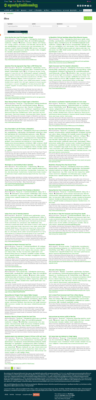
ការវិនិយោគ (88, 141)
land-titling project (86, 143)
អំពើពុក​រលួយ (35, 43)
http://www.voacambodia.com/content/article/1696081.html (21, 60)
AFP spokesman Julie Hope (34, 71)
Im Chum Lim (56, 77)
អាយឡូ (85, 139)
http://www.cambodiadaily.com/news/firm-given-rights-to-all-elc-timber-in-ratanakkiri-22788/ (25, 159)
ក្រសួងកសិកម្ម (8, 145)
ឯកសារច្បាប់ (66, 10)
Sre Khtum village (79, 80)
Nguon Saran (36, 112)
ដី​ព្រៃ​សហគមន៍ (30, 107)
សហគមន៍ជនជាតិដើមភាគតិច (77, 195)
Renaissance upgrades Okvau (56, 245)
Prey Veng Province (22, 170)
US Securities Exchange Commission (25, 86)
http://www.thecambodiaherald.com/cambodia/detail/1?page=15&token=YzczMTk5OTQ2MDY (20, 184)
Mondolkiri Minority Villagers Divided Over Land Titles (20, 317)
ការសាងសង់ (16, 168)
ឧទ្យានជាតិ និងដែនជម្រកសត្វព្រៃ (54, 73)
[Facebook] (78, 6)
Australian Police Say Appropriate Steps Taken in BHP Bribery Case (23, 66)
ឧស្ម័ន (18, 349)
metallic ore (13, 351)
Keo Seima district (82, 77)
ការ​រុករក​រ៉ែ (89, 109)
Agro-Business (67, 44)
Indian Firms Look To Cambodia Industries (17, 214)
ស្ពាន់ (6, 340)
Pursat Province (56, 148)
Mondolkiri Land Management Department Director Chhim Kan (68, 199)
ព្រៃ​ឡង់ (89, 280)
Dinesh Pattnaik (12, 223)
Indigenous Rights (73, 141)
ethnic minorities (70, 46)
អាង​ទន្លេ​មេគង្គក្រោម (64, 174)
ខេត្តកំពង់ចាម (29, 279)
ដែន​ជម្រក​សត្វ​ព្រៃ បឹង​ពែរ (41, 138)
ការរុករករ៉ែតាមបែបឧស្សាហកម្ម (64, 43)
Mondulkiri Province (41, 168)
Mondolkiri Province (76, 50)
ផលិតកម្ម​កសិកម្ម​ (77, 170)
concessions (29, 43)
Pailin (63, 280)
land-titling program (19, 50)
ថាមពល (78, 103)
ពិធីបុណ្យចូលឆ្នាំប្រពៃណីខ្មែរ (72, 320)
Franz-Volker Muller (31, 44)
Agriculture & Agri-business (17, 138)
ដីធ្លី (29, 41)
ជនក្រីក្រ (70, 170)
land (31, 46)
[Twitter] (80, 6)
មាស (80, 105)
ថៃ (24, 1)
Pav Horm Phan (13, 147)
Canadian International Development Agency (59, 219)
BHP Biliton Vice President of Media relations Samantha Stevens (22, 77)
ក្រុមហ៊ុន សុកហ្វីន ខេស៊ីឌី (35, 325)
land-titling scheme (53, 145)
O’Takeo (50, 280)
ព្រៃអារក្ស (73, 80)
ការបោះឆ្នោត (10, 44)
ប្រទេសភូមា (41, 219)
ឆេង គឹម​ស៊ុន (11, 139)
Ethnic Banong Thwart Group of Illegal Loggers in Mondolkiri (22, 102)
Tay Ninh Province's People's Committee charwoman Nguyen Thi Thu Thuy (21, 174)
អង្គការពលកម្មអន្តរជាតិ (81, 141)
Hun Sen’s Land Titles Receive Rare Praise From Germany (64, 129)
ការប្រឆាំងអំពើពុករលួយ (28, 68)
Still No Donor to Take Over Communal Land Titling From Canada (67, 214)
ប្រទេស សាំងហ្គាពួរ (13, 232)
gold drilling (68, 250)
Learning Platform (56, 10)
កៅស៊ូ (22, 304)
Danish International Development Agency (80, 340)
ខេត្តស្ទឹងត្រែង (66, 322)
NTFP (80, 175)
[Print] (90, 6)
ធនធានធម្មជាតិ (83, 342)
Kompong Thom (81, 172)
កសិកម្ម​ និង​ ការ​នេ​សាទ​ (41, 39)
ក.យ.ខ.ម (51, 282)
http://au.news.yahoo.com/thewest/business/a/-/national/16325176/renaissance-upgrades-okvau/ (70, 262)
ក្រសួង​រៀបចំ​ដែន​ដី (61, 145)
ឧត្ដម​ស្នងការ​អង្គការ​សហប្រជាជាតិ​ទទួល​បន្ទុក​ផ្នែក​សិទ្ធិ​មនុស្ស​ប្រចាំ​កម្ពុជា (69, 224)
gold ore (24, 349)
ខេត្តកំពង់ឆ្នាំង (75, 109)
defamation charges (35, 277)
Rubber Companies (26, 325)
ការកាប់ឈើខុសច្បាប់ (53, 48)
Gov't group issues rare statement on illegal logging (63, 336)
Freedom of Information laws (29, 78)
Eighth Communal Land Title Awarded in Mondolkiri (63, 66)
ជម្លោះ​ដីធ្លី (37, 302)
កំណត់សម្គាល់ (18, 395)
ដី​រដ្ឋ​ (42, 114)
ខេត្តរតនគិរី (45, 147)
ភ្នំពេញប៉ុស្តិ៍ (63, 271)
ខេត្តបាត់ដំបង (42, 275)
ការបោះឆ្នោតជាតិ (85, 50)
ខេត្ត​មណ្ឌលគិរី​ (82, 145)
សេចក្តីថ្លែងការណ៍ (55, 343)
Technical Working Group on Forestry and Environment (71, 343)
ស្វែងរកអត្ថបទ (10, 24)
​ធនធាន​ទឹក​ (50, 320)
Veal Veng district (59, 150)
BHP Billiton (40, 77)
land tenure (35, 48)
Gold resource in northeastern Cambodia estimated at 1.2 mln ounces (67, 102)
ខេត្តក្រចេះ (35, 226)
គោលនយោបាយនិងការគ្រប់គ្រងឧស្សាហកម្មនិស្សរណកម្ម (19, 69)
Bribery (45, 77)
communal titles (13, 195)
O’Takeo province (57, 280)
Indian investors (26, 226)
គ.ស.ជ (53, 46)
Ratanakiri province (68, 148)
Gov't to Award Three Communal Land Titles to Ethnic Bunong (66, 295)
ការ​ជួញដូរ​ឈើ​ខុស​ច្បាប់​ (36, 109)
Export (43, 139)
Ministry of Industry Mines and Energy (63, 279)
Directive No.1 (67, 138)
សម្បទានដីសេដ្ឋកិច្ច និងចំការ (9, 41)
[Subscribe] (88, 6)
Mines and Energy (39, 351)
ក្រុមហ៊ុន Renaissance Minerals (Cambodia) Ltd (59, 114)
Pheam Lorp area (85, 112)
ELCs (6, 44)
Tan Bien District (40, 170)
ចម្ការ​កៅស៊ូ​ (29, 148)
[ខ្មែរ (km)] (90, 1)
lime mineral (7, 351)
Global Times (63, 103)
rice (86, 175)
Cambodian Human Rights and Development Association (17, 277)
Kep (66, 320)
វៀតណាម (29, 1)
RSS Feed (88, 18)
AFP (26, 71)
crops (62, 172)
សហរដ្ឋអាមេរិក (13, 86)
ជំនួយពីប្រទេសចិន (14, 78)
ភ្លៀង (83, 175)
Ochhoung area (77, 112)
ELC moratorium (34, 139)
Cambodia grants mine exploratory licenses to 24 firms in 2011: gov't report (25, 336)
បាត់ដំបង (39, 194)
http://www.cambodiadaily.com (57, 88)
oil (15, 352)
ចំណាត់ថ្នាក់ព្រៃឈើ (61, 71)
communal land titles (53, 195)
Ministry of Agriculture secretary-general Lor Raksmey (23, 145)
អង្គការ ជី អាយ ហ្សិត (39, 44)
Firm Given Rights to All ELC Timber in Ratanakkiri (19, 129)
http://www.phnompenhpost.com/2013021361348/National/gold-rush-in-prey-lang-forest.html (69, 291)
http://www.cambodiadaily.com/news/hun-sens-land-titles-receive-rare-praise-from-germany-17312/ (70, 161)
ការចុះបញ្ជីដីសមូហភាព (76, 219)
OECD (20, 82)
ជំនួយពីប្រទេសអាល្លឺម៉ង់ (62, 139)
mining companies (36, 80)
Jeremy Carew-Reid (72, 172)
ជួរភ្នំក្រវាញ (68, 340)
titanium (27, 352)
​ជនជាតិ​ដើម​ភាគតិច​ (60, 48)
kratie (32, 226)
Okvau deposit (77, 252)
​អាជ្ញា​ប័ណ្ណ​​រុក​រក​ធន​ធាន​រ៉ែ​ (59, 109)
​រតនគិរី (62, 148)
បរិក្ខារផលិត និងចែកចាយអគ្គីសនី (73, 105)
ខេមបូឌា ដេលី (19, 68)
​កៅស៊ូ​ (30, 300)
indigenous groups (53, 223)
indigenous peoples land (69, 48)
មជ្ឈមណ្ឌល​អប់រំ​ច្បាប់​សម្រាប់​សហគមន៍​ (65, 195)
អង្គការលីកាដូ (27, 50)
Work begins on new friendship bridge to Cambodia (19, 165)
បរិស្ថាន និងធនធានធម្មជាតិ (19, 41)
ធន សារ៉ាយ (14, 282)
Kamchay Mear (22, 168)
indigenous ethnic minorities (55, 141)
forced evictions (22, 44)
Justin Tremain (81, 250)
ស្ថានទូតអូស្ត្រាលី (35, 73)
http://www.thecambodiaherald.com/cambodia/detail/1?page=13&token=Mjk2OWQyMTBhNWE (20, 291)
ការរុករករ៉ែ (87, 43)
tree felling (39, 148)
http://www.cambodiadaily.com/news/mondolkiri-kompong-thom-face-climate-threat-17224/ (68, 186)
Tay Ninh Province (23, 172)
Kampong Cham (22, 279)
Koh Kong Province (25, 46)
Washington (66, 150)
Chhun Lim (32, 248)
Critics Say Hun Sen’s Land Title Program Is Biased (19, 37)
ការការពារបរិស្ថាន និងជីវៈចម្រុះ (81, 69)
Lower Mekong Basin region (74, 174)
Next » (18, 368)
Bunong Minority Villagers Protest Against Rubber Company (21, 295)
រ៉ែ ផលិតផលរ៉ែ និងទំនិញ (14, 71)
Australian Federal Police (15, 75)
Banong (88, 73)
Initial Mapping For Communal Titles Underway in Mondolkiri (22, 190)
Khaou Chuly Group (28, 302)
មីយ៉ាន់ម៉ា (19, 1)
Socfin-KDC (7, 306)
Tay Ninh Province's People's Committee (37, 172)
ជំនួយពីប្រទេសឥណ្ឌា (34, 223)
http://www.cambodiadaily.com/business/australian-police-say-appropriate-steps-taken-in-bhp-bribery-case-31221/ (25, 98)
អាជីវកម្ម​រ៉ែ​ (64, 50)
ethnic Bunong (13, 302)
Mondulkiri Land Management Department (68, 201)
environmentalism (53, 342)
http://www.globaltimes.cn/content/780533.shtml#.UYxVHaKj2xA (66, 126)
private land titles (57, 80)
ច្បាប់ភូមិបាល (65, 223)
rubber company (27, 304)
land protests (43, 302)
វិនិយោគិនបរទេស (20, 302)
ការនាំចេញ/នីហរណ (39, 132)
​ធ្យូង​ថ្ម (43, 338)
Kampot (62, 320)
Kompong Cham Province (23, 111)
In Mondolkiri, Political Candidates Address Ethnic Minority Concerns (68, 37)
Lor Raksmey (40, 143)
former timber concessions (81, 138)
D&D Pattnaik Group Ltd (24, 221)
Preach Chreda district (30, 114)
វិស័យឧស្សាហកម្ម (70, 318)
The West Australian (64, 246)
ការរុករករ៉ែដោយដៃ (70, 271)
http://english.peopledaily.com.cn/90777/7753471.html (19, 364)
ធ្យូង (30, 347)
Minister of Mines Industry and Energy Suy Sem (25, 228)
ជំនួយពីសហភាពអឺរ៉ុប (53, 221)
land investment (52, 143)
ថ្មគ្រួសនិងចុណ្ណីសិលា (18, 343)
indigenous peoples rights (81, 48)
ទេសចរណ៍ (88, 318)
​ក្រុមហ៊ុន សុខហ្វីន (42, 304)
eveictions (15, 44)
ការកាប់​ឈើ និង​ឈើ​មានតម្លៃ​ (26, 105)
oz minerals (16, 84)
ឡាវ (15, 1)
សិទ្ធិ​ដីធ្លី (30, 48)
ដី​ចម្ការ (88, 75)
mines (25, 80)
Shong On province (63, 282)
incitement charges (13, 279)
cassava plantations (67, 75)
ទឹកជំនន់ (65, 172)
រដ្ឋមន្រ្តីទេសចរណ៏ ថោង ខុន (78, 322)
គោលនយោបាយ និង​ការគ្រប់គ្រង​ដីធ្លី (22, 48)
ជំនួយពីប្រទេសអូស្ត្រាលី (28, 73)
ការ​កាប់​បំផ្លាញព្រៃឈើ (58, 46)
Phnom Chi (75, 280)
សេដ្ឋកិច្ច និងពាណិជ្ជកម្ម (36, 68)
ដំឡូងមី (61, 75)
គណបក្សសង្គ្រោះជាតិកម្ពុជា (76, 44)
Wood (50, 345)
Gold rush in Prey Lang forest (57, 270)
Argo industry (83, 73)
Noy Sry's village (72, 147)
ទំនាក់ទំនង (12, 395)
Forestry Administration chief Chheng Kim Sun (21, 141)
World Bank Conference (82, 150)
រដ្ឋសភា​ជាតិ (16, 82)
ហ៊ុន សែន (16, 80)
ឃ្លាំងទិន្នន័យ (74, 10)
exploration (51, 109)
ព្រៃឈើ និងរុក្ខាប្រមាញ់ (69, 71)
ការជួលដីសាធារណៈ (8, 43)
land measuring (52, 302)
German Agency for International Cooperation (78, 221)
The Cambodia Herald (22, 166)
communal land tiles (77, 75)
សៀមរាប (20, 275)
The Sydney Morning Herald (34, 84)
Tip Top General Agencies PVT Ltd (33, 232)
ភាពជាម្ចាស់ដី (13, 48)
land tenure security (70, 143)
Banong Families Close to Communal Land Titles (62, 190)
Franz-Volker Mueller (62, 221)
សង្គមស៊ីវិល (83, 39)
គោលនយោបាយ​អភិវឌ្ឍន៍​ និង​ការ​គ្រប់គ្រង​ (65, 168)
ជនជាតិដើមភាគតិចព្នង (74, 299)
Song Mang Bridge (32, 170)
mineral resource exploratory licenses (25, 351)
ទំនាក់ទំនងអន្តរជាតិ (64, 134)
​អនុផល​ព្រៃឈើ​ (57, 170)
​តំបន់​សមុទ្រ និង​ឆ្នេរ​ (77, 318)
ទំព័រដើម (7, 10)
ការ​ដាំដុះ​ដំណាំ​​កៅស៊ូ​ (35, 304)
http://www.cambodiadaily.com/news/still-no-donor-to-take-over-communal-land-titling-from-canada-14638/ (69, 233)
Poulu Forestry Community (19, 114)
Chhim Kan (86, 194)
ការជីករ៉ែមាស (55, 277)
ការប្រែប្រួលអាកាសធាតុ (56, 172)
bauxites (19, 347)
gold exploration (23, 223)
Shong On (56, 282)
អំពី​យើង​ (6, 395)
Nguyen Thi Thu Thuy (9, 170)
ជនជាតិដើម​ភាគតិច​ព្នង (66, 299)
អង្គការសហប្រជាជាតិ (17, 52)
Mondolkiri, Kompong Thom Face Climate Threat (62, 165)
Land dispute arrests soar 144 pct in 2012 (16, 270)
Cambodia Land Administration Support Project (79, 217)
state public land (80, 148)
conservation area (18, 139)
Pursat (51, 148)
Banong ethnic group (78, 194)
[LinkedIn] (83, 6)
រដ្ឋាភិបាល (31, 69)
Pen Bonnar (20, 147)
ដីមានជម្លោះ (43, 43)
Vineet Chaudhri (40, 233)
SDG (18, 10)
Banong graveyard (20, 107)
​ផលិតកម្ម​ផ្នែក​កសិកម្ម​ (33, 39)
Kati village (19, 252)
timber (44, 114)
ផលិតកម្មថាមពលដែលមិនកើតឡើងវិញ (23, 345)
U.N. (9, 199)
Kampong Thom (35, 279)
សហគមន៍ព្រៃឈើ (87, 68)
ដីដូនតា (78, 73)
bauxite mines (39, 75)
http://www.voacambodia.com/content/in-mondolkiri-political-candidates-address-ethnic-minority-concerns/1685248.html (69, 62)
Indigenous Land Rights (65, 77)
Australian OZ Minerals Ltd (83, 107)
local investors (11, 304)
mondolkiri (10, 13)
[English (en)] (87, 1)
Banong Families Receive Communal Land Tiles (18, 245)
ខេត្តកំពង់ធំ (87, 172)
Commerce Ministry (13, 221)
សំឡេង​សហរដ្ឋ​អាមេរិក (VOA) (23, 39)
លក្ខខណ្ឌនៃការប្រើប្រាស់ (27, 395)
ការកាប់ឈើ (32, 111)
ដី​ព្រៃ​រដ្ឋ (75, 148)
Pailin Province (68, 280)
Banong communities (24, 194)
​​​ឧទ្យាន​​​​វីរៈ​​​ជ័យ (9, 150)
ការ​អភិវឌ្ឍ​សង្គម (15, 43)
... (31, 58)
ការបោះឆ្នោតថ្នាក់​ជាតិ (57, 147)
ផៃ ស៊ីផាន (37, 50)
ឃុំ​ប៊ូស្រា (26, 107)
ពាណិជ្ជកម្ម (37, 134)
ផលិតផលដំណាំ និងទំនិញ (53, 69)
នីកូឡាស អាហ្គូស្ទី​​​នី (65, 147)
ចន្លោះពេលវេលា (60, 24)
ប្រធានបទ (24, 10)
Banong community (68, 194)
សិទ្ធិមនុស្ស (26, 41)
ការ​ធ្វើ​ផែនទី (39, 195)
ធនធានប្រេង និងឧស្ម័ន (11, 347)
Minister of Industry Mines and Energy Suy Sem (64, 111)
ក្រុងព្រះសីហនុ (83, 318)
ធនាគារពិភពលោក (24, 52)
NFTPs (30, 112)
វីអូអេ (63, 39)
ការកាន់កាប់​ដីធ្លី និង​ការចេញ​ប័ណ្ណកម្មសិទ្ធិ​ (37, 41)
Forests (76, 46)
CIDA (71, 219)
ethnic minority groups (86, 219)
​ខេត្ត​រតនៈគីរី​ (32, 280)
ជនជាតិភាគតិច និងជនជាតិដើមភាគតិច (71, 41)
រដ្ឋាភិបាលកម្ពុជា (84, 44)
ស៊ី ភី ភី (39, 43)
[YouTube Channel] (85, 6)
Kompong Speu (29, 195)
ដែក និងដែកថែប (41, 343)
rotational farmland (66, 80)
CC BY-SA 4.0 (62, 373)
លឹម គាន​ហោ (21, 80)
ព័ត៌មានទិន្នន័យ (39, 10)
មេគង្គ (7, 1)
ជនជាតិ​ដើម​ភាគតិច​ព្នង (34, 194)
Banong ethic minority (54, 75)
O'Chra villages (28, 255)
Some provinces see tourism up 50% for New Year (62, 317)
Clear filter (25, 33)
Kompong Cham (13, 111)
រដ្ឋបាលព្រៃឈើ (7, 141)
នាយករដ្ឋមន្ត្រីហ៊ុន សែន (23, 84)
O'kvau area (71, 112)
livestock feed (57, 174)
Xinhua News (20, 338)
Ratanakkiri (10, 52)
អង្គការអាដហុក (22, 43)
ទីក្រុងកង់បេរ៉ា (8, 78)
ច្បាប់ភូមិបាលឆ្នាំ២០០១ (72, 73)
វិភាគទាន (37, 395)
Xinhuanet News (36, 338)
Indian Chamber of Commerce (31, 224)
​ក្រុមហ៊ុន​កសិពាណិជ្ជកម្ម (84, 170)
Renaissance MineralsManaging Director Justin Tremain (66, 253)
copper (33, 347)
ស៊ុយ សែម (62, 116)
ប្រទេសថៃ (50, 177)
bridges (11, 168)
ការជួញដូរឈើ (34, 148)
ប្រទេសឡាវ (51, 174)
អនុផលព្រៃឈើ (76, 175)
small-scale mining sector (74, 282)
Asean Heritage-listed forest (30, 138)
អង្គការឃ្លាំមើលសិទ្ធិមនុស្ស (12, 46)
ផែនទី (31, 10)
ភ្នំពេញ (16, 170)
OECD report (25, 82)
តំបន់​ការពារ (60, 52)
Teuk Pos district (68, 116)
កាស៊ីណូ (6, 139)
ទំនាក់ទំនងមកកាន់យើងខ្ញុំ (86, 384)
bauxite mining (35, 219)
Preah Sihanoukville (53, 322)
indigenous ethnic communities (32, 250)
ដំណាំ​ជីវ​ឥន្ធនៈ (86, 166)
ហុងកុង (29, 223)
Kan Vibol (60, 223)
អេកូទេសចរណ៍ (57, 320)
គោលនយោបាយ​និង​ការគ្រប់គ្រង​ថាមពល (26, 340)
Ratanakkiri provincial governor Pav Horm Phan (16, 148)
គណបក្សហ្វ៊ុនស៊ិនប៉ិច (82, 46)
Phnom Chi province (82, 280)
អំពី (12, 10)
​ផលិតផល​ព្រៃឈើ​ (8, 105)
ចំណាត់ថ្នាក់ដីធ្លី (72, 134)
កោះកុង (18, 46)
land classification (37, 46)
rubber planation (11, 257)
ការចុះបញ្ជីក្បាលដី (11, 50)
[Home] (4, 13)
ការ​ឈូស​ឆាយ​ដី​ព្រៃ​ (17, 109)
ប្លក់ (81, 10)
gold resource (69, 109)
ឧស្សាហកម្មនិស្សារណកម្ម (82, 41)
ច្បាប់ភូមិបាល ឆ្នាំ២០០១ (61, 143)
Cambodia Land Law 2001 (23, 248)
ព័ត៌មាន (47, 10)
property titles (18, 325)
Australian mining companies (28, 75)
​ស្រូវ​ (61, 170)
